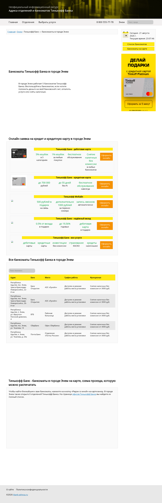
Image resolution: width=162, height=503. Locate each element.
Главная (13, 22)
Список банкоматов (137, 44)
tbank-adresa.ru (20, 494)
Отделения (28, 22)
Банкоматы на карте (137, 48)
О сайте (10, 489)
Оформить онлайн (106, 156)
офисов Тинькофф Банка (84, 394)
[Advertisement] (62, 51)
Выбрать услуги (47, 22)
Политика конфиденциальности (32, 489)
